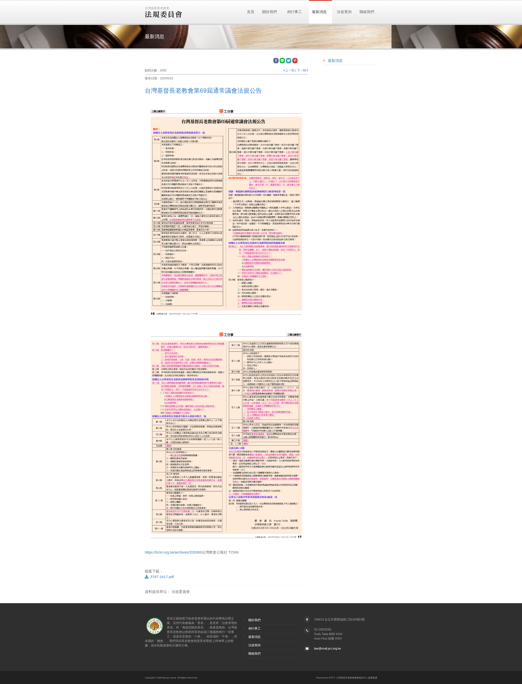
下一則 (301, 70)
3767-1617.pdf (162, 577)
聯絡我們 (366, 12)
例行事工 (294, 12)
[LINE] (283, 60)
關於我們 (269, 12)
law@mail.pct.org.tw (327, 648)
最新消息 (319, 12)
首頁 (250, 12)
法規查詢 (344, 12)
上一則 (289, 70)
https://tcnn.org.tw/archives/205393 (173, 552)
